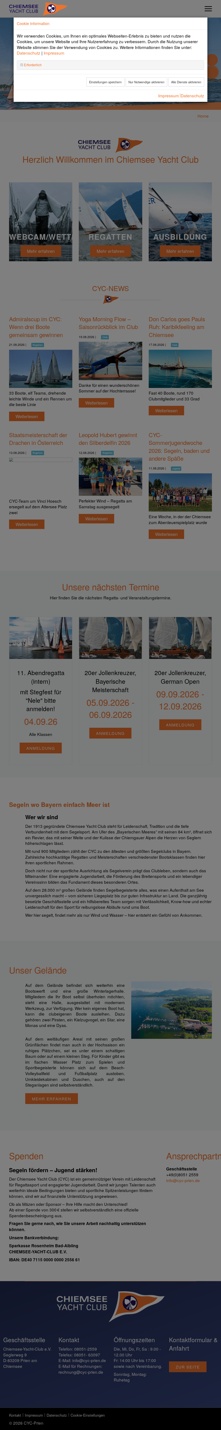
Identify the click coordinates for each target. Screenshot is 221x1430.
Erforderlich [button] (32, 64)
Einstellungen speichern (105, 82)
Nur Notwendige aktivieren (146, 82)
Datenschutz (28, 53)
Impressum (54, 53)
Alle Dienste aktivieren (186, 82)
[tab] (110, 64)
